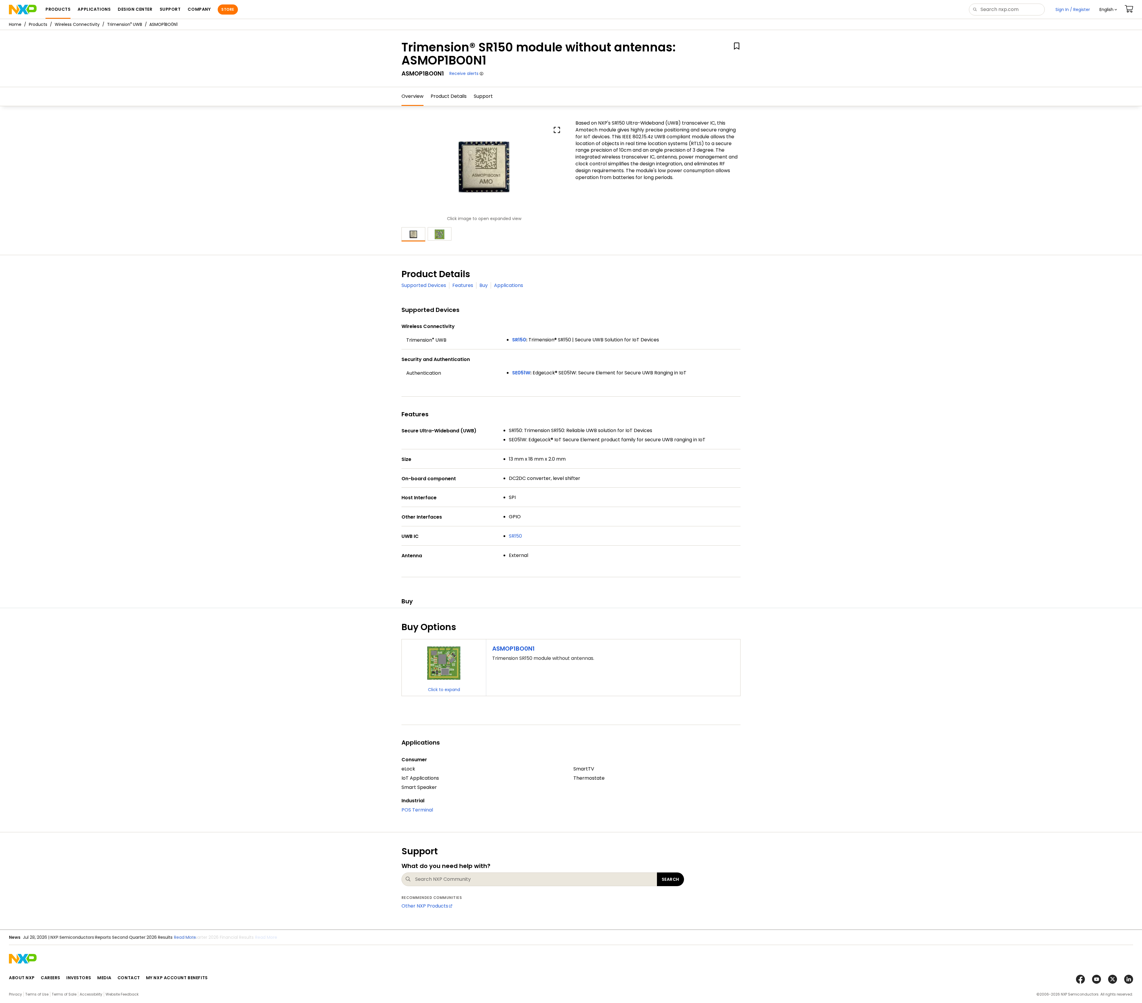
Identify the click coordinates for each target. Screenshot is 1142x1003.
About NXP (22, 978)
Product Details (449, 96)
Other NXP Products (424, 905)
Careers (50, 978)
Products (38, 24)
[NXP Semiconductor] (23, 9)
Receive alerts (464, 73)
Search (670, 879)
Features (462, 285)
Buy (483, 285)
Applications (508, 285)
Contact (128, 978)
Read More (266, 937)
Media (104, 978)
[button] (1108, 9)
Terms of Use (36, 994)
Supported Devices (423, 285)
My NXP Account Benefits (177, 978)
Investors (78, 978)
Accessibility (91, 994)
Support (483, 96)
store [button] (227, 9)
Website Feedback (122, 994)
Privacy (15, 994)
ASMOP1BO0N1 (513, 648)
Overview (412, 96)
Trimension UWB (124, 24)
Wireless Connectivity (77, 24)
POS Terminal (417, 809)
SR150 (515, 536)
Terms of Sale (64, 994)
